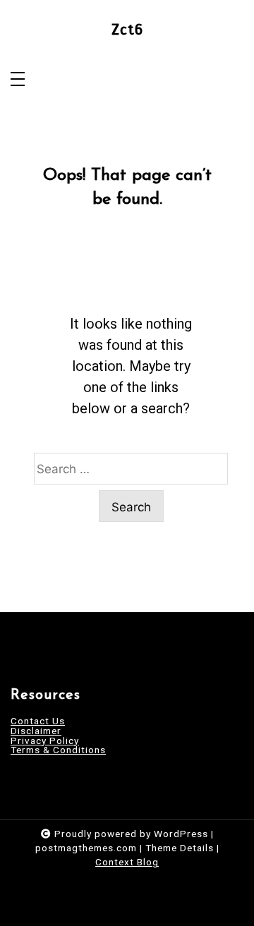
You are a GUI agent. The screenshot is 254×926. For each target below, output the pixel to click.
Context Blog (127, 861)
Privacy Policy (45, 741)
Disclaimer (36, 731)
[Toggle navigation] (18, 80)
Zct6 (127, 29)
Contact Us (38, 721)
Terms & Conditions (58, 750)
